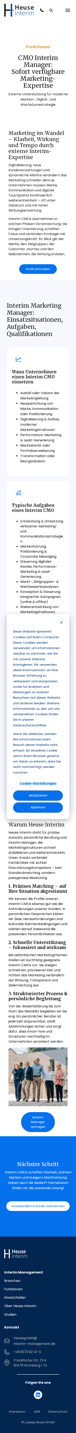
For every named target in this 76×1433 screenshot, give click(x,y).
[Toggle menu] (68, 10)
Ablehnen (38, 807)
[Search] (51, 10)
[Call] (41, 10)
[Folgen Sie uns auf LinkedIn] (38, 1395)
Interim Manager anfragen (38, 1122)
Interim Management (23, 1272)
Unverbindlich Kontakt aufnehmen (38, 1206)
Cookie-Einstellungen (38, 783)
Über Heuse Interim (20, 1306)
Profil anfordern (38, 269)
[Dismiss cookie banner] (61, 623)
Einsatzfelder (15, 1297)
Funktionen (13, 1289)
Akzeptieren (38, 795)
